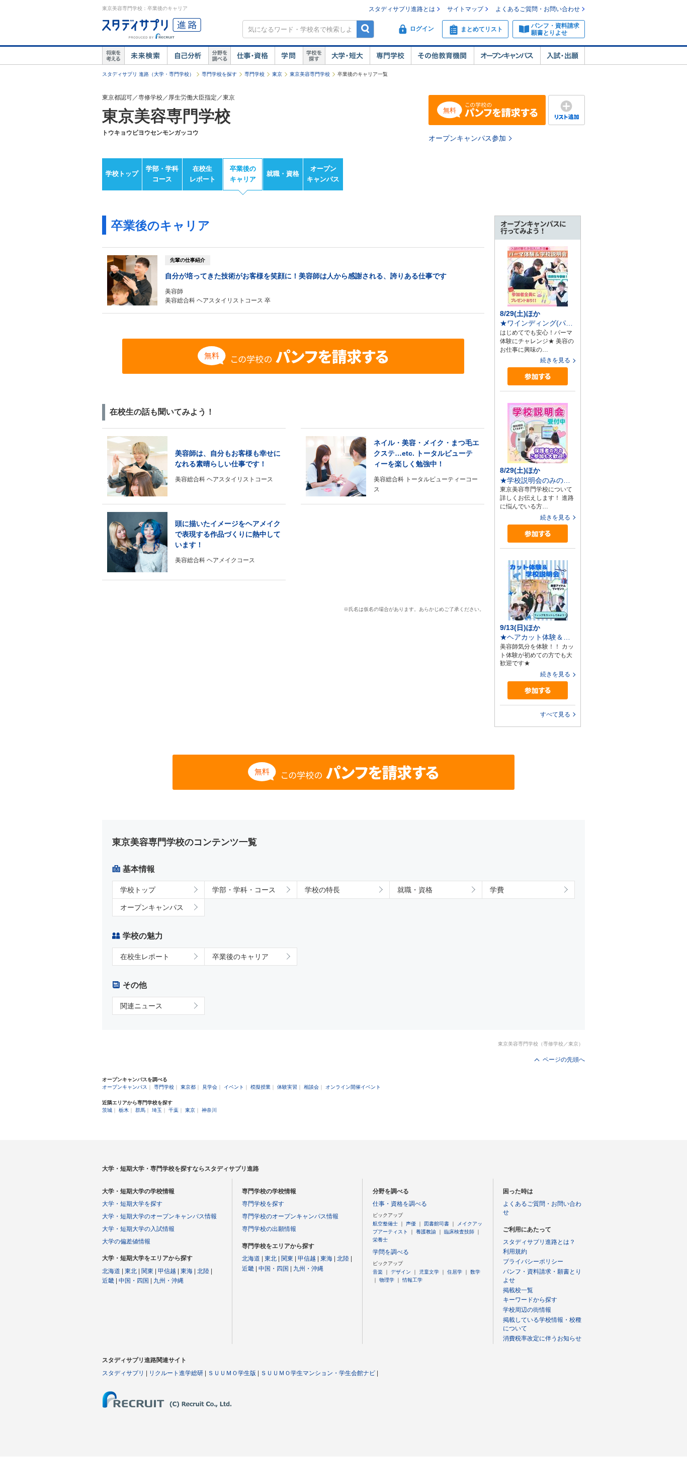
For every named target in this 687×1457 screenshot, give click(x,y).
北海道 (111, 1271)
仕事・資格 (252, 56)
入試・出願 (562, 56)
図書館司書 (436, 1223)
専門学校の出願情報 (269, 1228)
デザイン (401, 1272)
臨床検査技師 (459, 1231)
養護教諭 (426, 1231)
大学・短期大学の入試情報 (138, 1228)
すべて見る (555, 714)
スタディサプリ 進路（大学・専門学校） (148, 74)
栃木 (124, 1110)
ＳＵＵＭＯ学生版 (232, 1373)
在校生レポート (203, 174)
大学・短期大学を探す (132, 1203)
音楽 (378, 1272)
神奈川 (209, 1110)
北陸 (203, 1271)
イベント (234, 1087)
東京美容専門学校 (310, 74)
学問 (289, 56)
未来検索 (145, 56)
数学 (475, 1272)
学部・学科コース (162, 174)
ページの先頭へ (564, 1059)
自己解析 (187, 56)
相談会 (311, 1087)
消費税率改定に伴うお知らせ (542, 1338)
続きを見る (555, 360)
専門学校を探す (219, 74)
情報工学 (412, 1280)
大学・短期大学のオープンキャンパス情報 (159, 1216)
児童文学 (429, 1272)
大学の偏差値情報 (126, 1241)
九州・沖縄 (168, 1280)
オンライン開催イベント (353, 1087)
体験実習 (287, 1087)
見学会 (209, 1087)
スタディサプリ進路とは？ (539, 1241)
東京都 (188, 1087)
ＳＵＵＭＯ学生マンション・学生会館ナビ (318, 1373)
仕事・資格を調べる (400, 1203)
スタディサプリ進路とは (402, 9)
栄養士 (380, 1239)
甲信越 (167, 1271)
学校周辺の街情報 (527, 1309)
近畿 (108, 1280)
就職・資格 (283, 173)
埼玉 (157, 1110)
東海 (187, 1271)
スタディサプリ (123, 1373)
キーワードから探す (530, 1299)
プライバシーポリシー (533, 1261)
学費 (497, 890)
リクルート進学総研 (176, 1373)
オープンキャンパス (507, 56)
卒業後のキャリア (243, 174)
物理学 (386, 1280)
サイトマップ (465, 9)
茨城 (107, 1110)
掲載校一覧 (518, 1290)
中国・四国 (134, 1280)
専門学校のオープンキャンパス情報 (290, 1216)
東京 (277, 74)
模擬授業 (260, 1087)
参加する (537, 376)
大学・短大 (347, 56)
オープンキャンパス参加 (467, 138)
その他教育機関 (442, 56)
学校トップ (122, 173)
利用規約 (515, 1251)
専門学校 (390, 56)
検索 (365, 29)
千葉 (173, 1110)
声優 (411, 1223)
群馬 (140, 1110)
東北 (131, 1271)
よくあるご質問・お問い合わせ (537, 9)
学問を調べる (391, 1252)
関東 (147, 1271)
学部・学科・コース (244, 890)
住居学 (454, 1272)
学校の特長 (322, 890)
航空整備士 (385, 1223)
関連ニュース (141, 1006)
